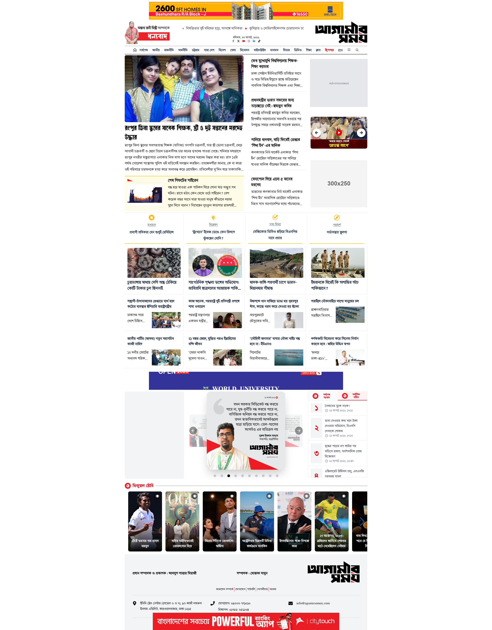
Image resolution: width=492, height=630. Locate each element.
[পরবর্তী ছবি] (299, 431)
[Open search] (357, 50)
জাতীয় (156, 50)
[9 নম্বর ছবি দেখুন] (270, 475)
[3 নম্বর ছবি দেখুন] (228, 475)
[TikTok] (259, 41)
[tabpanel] (337, 439)
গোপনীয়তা (262, 589)
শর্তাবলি (251, 589)
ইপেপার (329, 50)
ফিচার (286, 50)
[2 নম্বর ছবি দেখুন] (221, 475)
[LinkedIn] (254, 41)
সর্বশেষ (144, 50)
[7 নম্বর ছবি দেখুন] (256, 475)
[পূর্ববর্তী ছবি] (193, 431)
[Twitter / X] (238, 41)
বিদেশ (222, 50)
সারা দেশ (209, 50)
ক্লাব (318, 50)
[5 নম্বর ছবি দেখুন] (242, 475)
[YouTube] (243, 41)
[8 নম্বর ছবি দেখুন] (263, 475)
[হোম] (134, 50)
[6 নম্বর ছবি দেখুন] (249, 475)
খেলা (233, 50)
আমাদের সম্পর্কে (224, 589)
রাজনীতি (169, 50)
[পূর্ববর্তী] (316, 132)
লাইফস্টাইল (260, 50)
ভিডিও (298, 50)
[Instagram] (249, 41)
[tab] (322, 396)
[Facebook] (233, 41)
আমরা (273, 589)
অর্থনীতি (183, 50)
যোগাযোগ (240, 589)
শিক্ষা (309, 50)
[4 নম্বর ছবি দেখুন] (235, 475)
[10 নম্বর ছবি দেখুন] (277, 475)
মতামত (274, 50)
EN (340, 50)
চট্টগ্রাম (195, 50)
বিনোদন (244, 50)
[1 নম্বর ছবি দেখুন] (215, 475)
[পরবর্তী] (361, 132)
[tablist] (337, 396)
